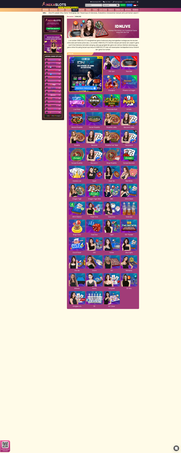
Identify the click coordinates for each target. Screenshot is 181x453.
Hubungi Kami (118, 2)
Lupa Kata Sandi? (130, 2)
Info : (45, 13)
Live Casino (103, 10)
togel (95, 10)
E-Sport (61, 10)
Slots (68, 10)
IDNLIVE (74, 10)
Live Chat (107, 2)
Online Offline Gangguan (54, 115)
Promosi (135, 10)
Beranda (46, 10)
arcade (81, 10)
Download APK (96, 2)
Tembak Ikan (119, 10)
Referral (128, 10)
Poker (88, 10)
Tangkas (111, 10)
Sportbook (54, 10)
